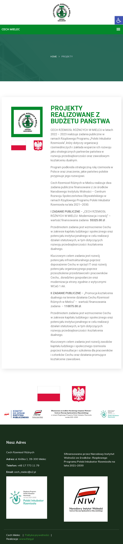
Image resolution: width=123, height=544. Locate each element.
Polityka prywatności (37, 535)
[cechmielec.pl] (61, 11)
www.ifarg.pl (26, 538)
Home (53, 56)
